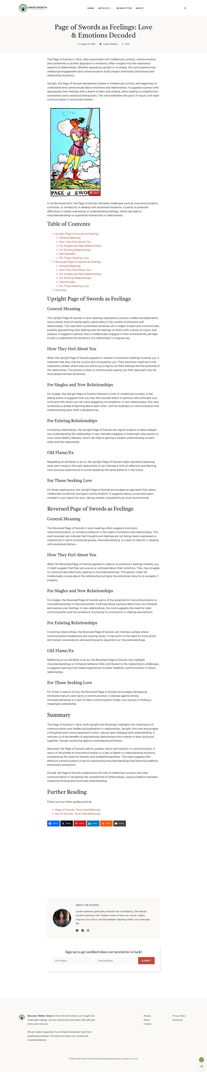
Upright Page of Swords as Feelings (77, 233)
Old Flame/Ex (67, 253)
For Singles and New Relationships (80, 245)
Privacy (175, 1016)
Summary (61, 290)
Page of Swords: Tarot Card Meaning (77, 809)
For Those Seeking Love (74, 258)
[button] (186, 8)
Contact (147, 1024)
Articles (103, 8)
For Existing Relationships (75, 249)
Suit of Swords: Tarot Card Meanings (77, 813)
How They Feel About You (75, 241)
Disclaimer (177, 1020)
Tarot (127, 44)
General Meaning (69, 237)
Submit (146, 960)
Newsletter (124, 8)
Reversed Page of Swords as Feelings (78, 261)
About (140, 8)
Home (90, 8)
